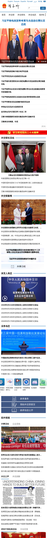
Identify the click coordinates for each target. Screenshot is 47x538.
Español (23, 1)
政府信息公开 (26, 410)
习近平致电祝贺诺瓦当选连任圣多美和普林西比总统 (20, 97)
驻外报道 (5, 418)
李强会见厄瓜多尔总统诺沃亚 (12, 107)
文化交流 (24, 529)
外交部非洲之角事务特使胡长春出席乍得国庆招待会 (20, 370)
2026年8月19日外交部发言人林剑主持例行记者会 (19, 313)
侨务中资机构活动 (9, 529)
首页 (4, 15)
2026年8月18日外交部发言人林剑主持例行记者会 (19, 317)
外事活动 (5, 424)
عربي (35, 1)
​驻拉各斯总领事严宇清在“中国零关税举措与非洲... (20, 524)
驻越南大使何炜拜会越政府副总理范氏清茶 (17, 463)
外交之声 (5, 476)
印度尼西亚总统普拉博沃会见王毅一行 (15, 178)
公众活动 (16, 424)
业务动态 (5, 326)
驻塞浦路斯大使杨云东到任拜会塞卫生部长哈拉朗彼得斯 (22, 467)
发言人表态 (6, 273)
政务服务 (24, 398)
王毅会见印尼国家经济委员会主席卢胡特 (23, 175)
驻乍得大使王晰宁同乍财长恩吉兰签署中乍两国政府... (21, 471)
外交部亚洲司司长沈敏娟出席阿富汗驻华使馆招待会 (20, 366)
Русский (30, 1)
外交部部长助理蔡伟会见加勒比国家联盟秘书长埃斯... (21, 231)
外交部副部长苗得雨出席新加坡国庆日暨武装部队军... (21, 244)
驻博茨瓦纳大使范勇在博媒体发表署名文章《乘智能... (21, 512)
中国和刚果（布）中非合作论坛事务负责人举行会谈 (20, 236)
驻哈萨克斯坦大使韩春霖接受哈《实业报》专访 (19, 520)
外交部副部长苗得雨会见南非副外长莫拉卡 (17, 240)
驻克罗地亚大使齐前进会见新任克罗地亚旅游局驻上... (21, 459)
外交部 (11, 15)
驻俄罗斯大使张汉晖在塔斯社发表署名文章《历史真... (21, 516)
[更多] (43, 126)
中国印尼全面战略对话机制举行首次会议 (16, 187)
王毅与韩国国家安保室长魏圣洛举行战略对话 (18, 117)
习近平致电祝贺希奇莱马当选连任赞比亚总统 (18, 66)
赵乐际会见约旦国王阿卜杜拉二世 (14, 112)
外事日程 (21, 266)
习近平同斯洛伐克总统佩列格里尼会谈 (17, 61)
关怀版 (40, 1)
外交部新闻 (6, 196)
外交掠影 (16, 476)
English (10, 1)
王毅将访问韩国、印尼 (9, 122)
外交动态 (32, 15)
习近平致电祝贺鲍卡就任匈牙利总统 (23, 20)
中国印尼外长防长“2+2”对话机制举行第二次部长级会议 (21, 183)
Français (17, 1)
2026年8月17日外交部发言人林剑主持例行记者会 (19, 321)
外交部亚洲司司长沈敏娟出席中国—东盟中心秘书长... (21, 362)
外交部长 (21, 15)
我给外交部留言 (27, 404)
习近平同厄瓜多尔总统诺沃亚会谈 (14, 76)
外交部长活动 (7, 138)
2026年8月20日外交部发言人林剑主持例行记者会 (19, 309)
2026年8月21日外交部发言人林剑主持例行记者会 (19, 305)
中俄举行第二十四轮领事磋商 (12, 374)
